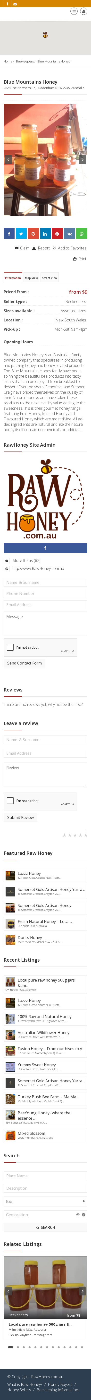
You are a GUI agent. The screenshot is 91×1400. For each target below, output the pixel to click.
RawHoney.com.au (47, 1376)
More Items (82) (26, 560)
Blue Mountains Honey (53, 61)
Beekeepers (25, 61)
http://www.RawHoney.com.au (37, 568)
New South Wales (70, 320)
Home (8, 61)
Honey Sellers (19, 1389)
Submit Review (20, 817)
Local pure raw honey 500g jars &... (40, 1324)
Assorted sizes (73, 310)
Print (81, 258)
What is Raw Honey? (24, 1384)
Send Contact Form (24, 663)
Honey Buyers (60, 1384)
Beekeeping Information (57, 1389)
